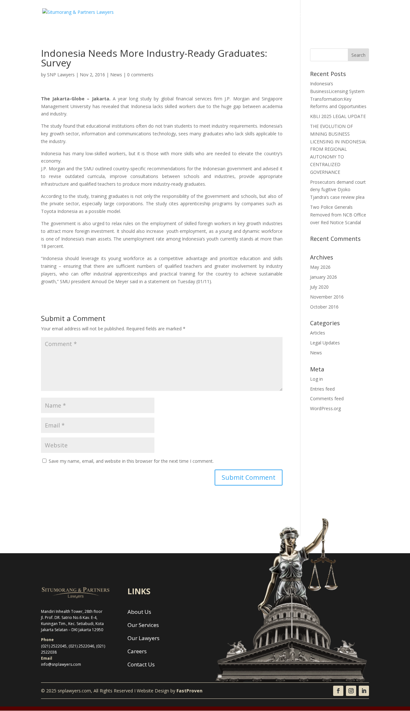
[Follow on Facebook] (338, 691)
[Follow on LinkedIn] (364, 691)
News (330, 15)
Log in (316, 379)
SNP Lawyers (61, 75)
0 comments (140, 75)
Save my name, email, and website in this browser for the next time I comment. (131, 461)
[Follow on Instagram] (351, 691)
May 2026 (320, 267)
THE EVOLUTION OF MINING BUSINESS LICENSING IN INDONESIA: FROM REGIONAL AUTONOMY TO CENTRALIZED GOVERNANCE (338, 149)
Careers (307, 15)
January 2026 (323, 277)
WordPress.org (325, 408)
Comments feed (327, 398)
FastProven (189, 691)
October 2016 (324, 307)
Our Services (240, 15)
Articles (317, 333)
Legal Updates (325, 343)
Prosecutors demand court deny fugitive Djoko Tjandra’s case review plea (338, 189)
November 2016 (327, 297)
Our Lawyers (276, 15)
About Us (208, 15)
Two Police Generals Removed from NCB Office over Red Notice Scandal (338, 214)
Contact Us (356, 15)
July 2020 (319, 287)
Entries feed (322, 389)
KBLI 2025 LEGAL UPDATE (338, 116)
